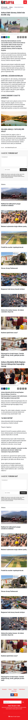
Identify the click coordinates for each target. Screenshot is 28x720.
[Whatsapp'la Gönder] (9, 37)
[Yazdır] (18, 37)
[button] (21, 37)
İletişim (15, 689)
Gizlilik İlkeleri (22, 689)
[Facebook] (2, 37)
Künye (10, 689)
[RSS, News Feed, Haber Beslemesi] (16, 694)
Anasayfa (5, 7)
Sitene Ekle (14, 691)
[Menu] (25, 2)
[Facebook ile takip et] (12, 694)
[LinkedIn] (6, 37)
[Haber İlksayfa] (7, 2)
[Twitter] (4, 37)
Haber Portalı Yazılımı (15, 716)
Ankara (11, 7)
